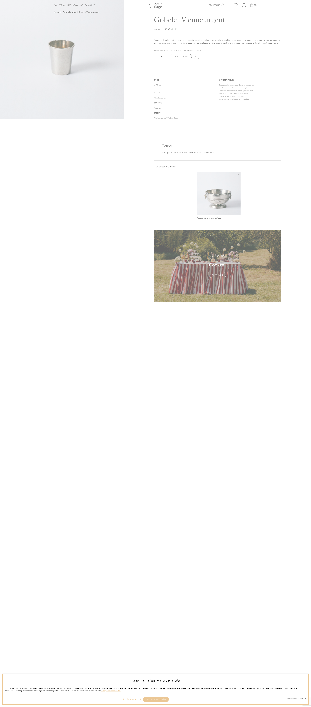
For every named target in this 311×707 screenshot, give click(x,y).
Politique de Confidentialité (111, 691)
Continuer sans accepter (296, 699)
